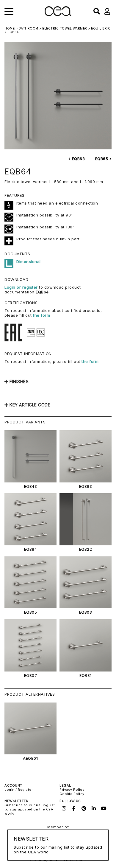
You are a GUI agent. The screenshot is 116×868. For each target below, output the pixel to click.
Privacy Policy (71, 789)
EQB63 (77, 158)
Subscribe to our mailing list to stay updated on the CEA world (29, 809)
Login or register (21, 287)
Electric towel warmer (64, 28)
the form (41, 315)
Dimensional (28, 261)
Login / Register (18, 789)
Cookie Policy (71, 794)
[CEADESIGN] (57, 15)
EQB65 (102, 158)
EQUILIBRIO (101, 28)
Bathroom (28, 28)
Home (9, 28)
